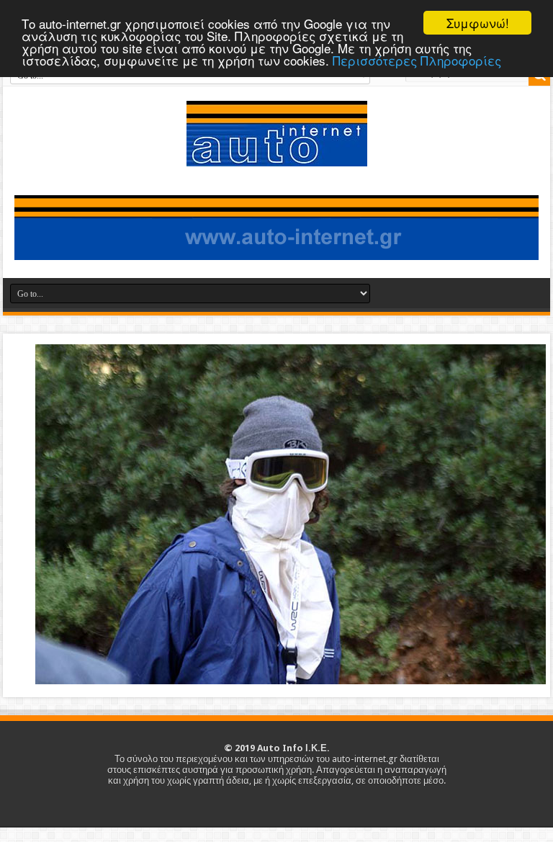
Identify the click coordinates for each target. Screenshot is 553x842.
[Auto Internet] (276, 155)
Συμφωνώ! (477, 23)
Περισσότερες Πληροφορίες (417, 60)
